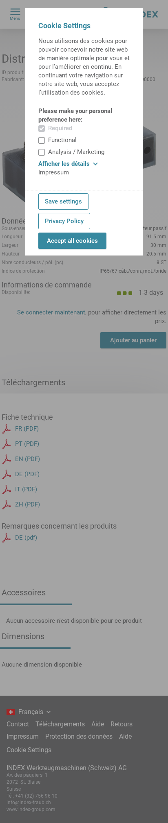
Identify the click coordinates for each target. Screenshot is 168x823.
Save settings (63, 201)
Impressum (53, 172)
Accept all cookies (72, 240)
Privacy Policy (64, 221)
